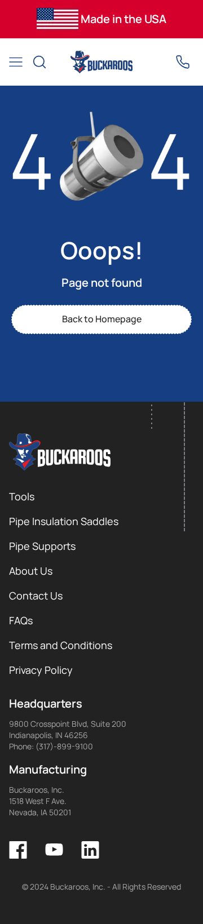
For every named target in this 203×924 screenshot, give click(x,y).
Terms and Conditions (60, 645)
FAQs (21, 620)
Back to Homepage (102, 319)
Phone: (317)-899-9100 (51, 746)
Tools (21, 496)
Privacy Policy (41, 670)
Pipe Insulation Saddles (63, 521)
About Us (30, 571)
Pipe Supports (42, 546)
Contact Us (36, 595)
